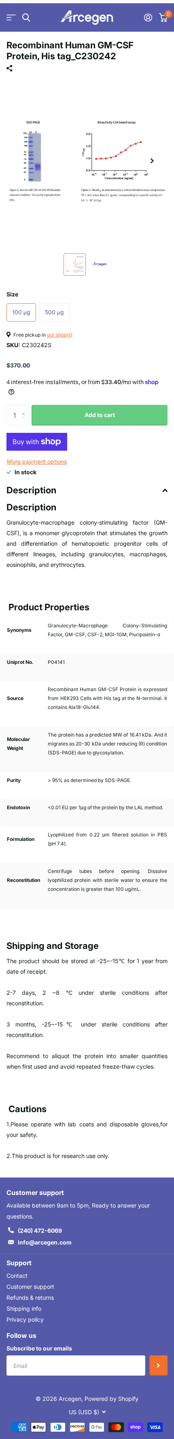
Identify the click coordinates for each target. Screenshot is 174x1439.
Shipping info (23, 1308)
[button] (152, 161)
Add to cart (100, 414)
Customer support (30, 1286)
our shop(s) (59, 335)
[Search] (26, 18)
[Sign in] (148, 17)
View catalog (11, 17)
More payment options (37, 461)
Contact (17, 1275)
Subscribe (158, 1365)
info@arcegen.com (45, 1242)
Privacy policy (25, 1319)
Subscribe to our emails (39, 1348)
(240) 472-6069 (40, 1230)
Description (31, 490)
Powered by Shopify (111, 1398)
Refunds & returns (30, 1297)
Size (12, 294)
